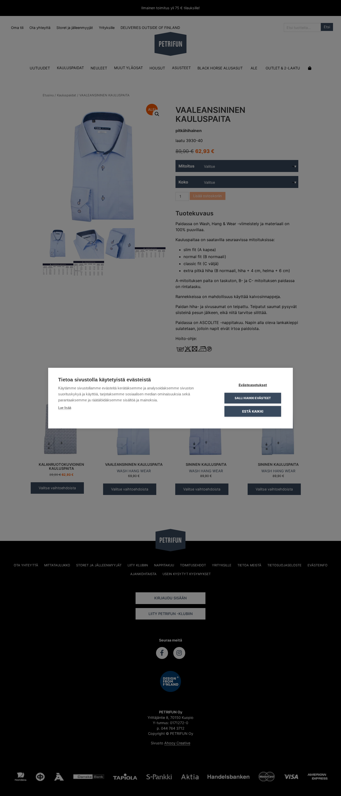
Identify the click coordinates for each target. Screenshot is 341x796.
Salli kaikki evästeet (253, 398)
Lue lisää (64, 407)
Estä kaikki (252, 411)
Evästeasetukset (253, 385)
